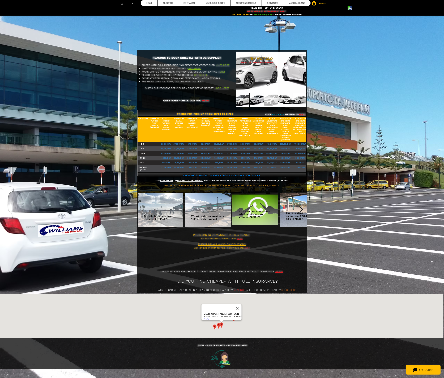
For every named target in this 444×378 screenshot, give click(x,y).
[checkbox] (242, 85)
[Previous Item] (241, 72)
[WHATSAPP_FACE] (350, 8)
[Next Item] (300, 72)
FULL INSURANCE (168, 65)
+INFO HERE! (201, 75)
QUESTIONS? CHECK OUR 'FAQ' (182, 100)
